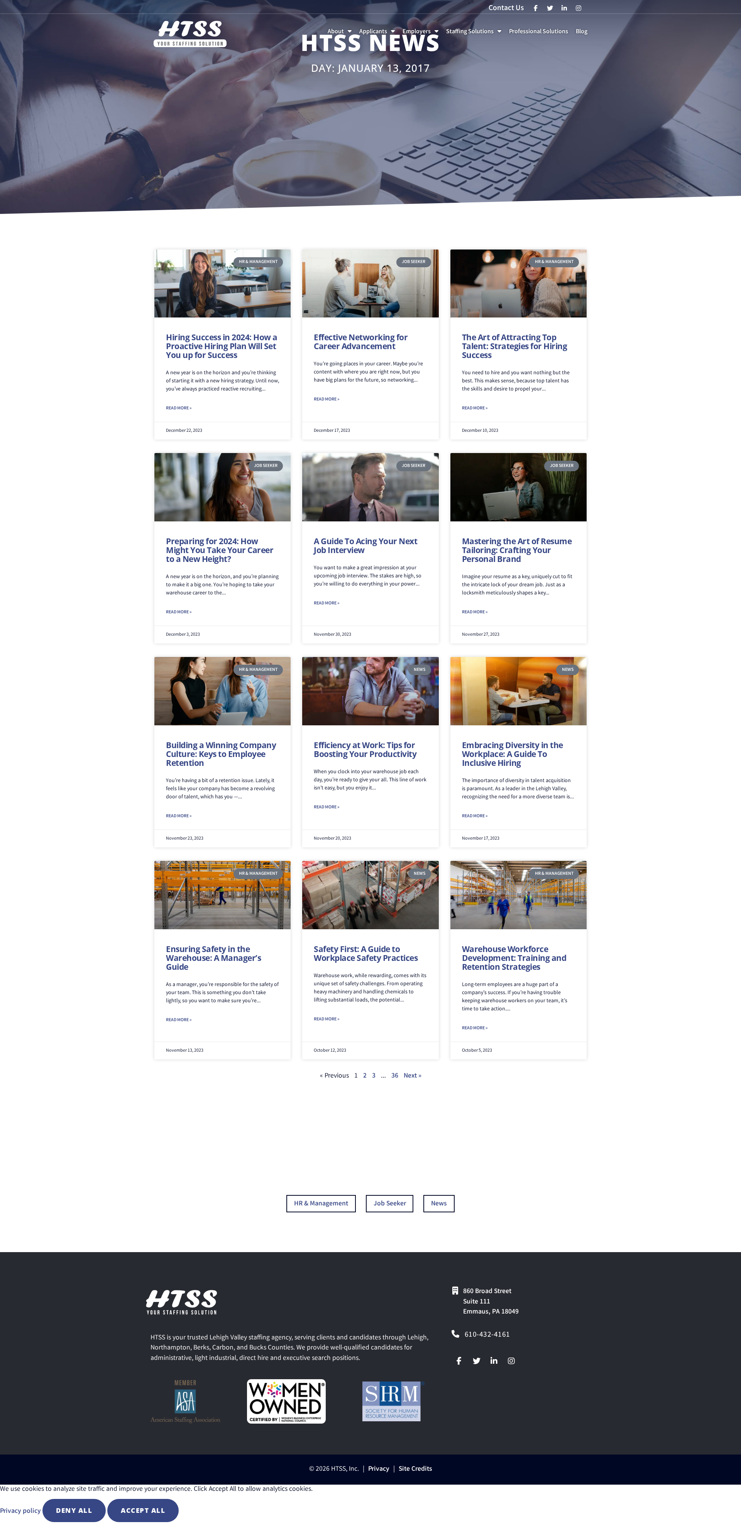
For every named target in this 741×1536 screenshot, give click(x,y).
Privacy (378, 1469)
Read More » (178, 408)
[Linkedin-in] (494, 1361)
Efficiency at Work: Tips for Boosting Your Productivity (365, 749)
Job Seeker (390, 1204)
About (341, 33)
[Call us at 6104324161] (455, 1334)
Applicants (378, 33)
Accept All (143, 1510)
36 (394, 1076)
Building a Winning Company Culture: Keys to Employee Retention (221, 754)
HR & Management (321, 1204)
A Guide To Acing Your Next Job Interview (365, 545)
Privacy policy (21, 1511)
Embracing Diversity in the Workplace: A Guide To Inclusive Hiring (512, 754)
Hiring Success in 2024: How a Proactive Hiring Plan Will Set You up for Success (221, 346)
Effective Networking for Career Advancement (361, 341)
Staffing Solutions (475, 33)
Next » (412, 1076)
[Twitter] (476, 1361)
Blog (583, 33)
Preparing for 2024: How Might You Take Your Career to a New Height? (219, 550)
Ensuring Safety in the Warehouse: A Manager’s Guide (213, 958)
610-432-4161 (487, 1335)
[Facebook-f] (459, 1361)
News (439, 1204)
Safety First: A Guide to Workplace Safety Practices (366, 953)
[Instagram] (511, 1361)
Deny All (74, 1510)
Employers (422, 33)
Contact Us (506, 8)
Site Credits (415, 1469)
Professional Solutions (540, 33)
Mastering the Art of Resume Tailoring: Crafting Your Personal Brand (517, 550)
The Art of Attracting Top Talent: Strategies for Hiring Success (514, 346)
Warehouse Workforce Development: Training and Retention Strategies (514, 958)
